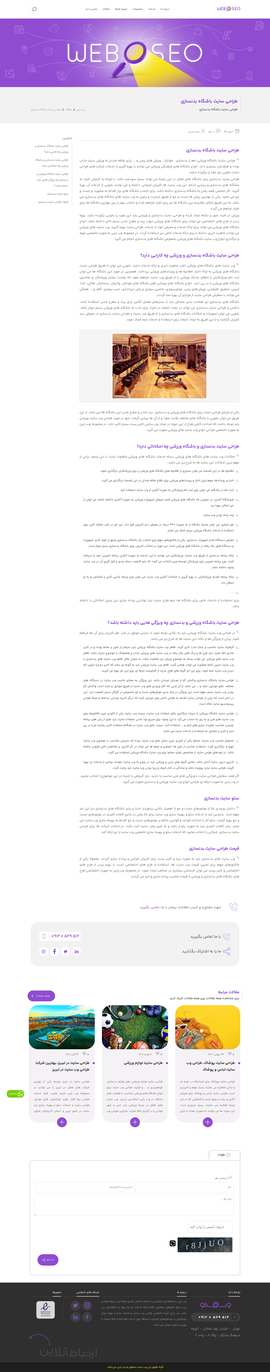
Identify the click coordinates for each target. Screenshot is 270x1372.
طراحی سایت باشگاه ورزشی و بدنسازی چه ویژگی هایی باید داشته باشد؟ (52, 180)
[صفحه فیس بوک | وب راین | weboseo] (87, 1317)
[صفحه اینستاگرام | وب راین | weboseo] (87, 1305)
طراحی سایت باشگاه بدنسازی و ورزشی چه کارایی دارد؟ (51, 149)
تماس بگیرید (149, 907)
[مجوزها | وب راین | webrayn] (45, 1304)
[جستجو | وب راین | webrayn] (34, 9)
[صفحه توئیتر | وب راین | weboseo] (76, 1305)
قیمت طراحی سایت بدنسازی (53, 202)
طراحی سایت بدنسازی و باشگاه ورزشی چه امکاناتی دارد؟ (51, 163)
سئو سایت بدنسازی (57, 194)
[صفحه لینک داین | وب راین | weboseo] (76, 1317)
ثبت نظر (49, 1260)
